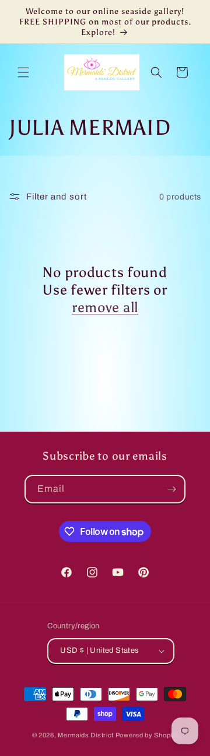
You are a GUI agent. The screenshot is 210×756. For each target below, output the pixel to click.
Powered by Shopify (147, 735)
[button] (23, 72)
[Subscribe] (171, 489)
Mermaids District (86, 735)
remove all (105, 307)
